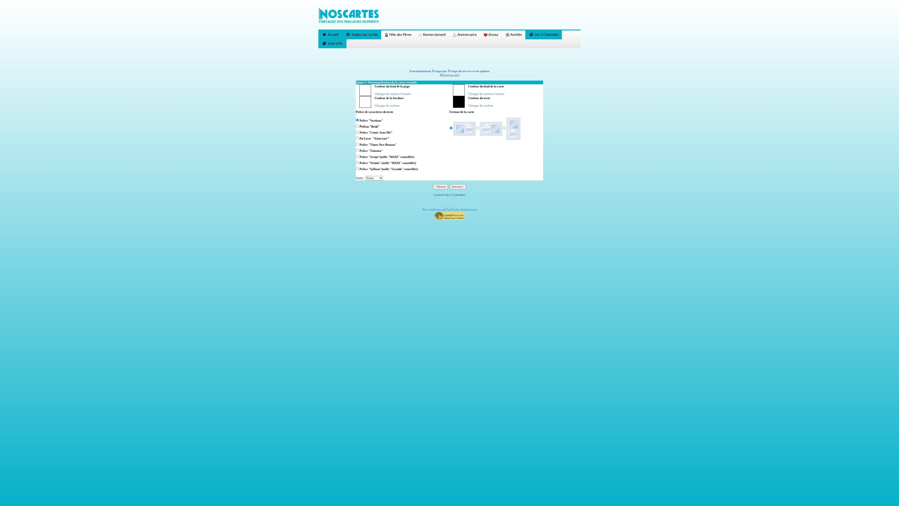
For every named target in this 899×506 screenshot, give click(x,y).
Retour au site (449, 75)
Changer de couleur (387, 94)
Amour (493, 35)
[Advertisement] (449, 58)
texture (406, 94)
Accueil (333, 35)
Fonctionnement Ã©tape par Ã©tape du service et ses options (449, 71)
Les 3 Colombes (546, 35)
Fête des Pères (399, 35)
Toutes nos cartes (364, 35)
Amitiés (515, 35)
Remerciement (434, 35)
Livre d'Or (335, 44)
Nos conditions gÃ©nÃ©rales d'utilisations (449, 209)
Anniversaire (467, 35)
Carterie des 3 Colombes (449, 195)
